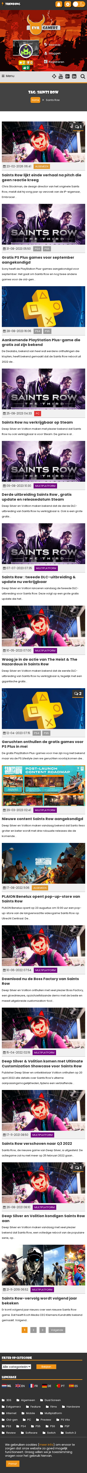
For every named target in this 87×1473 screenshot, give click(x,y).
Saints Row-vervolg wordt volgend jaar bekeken (39, 1300)
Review (11, 1433)
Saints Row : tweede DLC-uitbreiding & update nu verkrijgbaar (39, 579)
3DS (8, 1400)
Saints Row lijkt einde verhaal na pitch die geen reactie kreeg (41, 177)
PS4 (37, 249)
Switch (51, 1433)
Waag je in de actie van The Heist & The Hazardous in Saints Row (39, 662)
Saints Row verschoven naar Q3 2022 (37, 1143)
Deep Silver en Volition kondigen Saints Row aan (43, 1218)
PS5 (47, 249)
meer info (46, 1445)
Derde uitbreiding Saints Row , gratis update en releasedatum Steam (37, 497)
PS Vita (65, 1420)
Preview (46, 1420)
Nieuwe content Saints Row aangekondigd (42, 818)
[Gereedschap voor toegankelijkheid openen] (67, 4)
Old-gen (12, 1420)
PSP (67, 1426)
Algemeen (41, 166)
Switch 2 (70, 1433)
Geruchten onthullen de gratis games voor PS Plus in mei (43, 744)
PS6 (52, 1426)
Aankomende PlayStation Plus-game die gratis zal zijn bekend (41, 342)
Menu (10, 76)
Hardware (73, 1407)
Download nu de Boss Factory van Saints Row (40, 981)
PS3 (8, 1426)
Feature (36, 1407)
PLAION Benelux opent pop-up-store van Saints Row (41, 899)
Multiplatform (45, 486)
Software (31, 1433)
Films (53, 1407)
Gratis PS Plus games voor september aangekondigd (38, 260)
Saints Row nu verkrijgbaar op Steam (37, 422)
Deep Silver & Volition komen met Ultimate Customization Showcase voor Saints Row (42, 1063)
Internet (11, 1413)
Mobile (30, 1413)
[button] (79, 4)
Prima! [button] (12, 1464)
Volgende (57, 1330)
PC (37, 413)
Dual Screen (53, 1400)
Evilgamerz (13, 1407)
